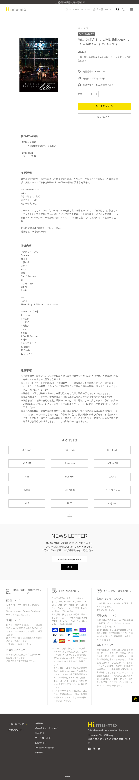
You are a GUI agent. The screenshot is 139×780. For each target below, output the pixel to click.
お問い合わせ (15, 730)
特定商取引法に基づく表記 (46, 728)
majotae (112, 503)
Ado (27, 476)
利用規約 (73, 550)
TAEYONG (69, 490)
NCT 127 (27, 463)
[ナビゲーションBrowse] (131, 10)
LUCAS (112, 476)
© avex (68, 776)
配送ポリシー (40, 743)
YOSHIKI (69, 476)
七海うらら (69, 450)
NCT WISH (112, 463)
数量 (80, 94)
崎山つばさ (83, 28)
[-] (86, 94)
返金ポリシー (40, 733)
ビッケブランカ (112, 490)
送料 (80, 57)
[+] (96, 94)
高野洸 (27, 490)
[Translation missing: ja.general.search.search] (117, 9)
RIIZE (69, 503)
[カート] (123, 9)
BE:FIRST (112, 450)
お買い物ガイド (16, 724)
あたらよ (26, 450)
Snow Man (69, 463)
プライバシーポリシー (54, 550)
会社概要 (39, 752)
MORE (69, 516)
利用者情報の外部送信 (44, 748)
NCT (27, 503)
